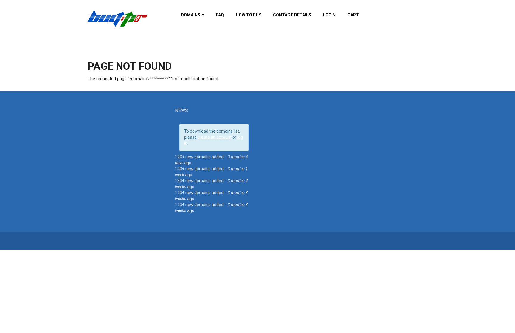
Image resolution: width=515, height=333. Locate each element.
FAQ (220, 15)
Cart (353, 15)
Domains (191, 15)
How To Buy (248, 15)
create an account (215, 137)
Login (329, 15)
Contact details (292, 15)
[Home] (117, 18)
